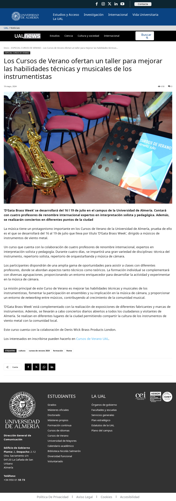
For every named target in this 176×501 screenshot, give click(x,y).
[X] (36, 367)
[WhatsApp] (44, 367)
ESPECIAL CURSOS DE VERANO (26, 47)
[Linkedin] (51, 367)
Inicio (6, 47)
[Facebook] (97, 4)
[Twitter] (109, 4)
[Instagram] (103, 4)
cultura (22, 350)
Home (69, 350)
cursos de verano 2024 (39, 350)
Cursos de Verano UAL (92, 339)
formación (58, 350)
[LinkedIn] (116, 4)
